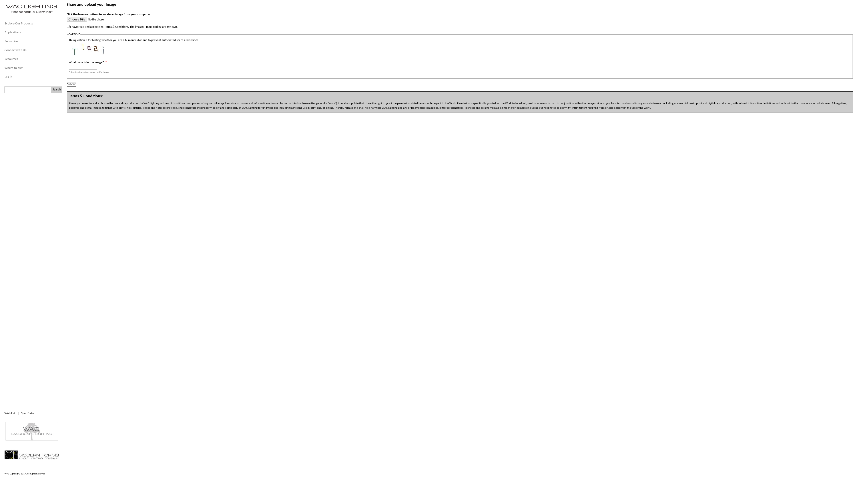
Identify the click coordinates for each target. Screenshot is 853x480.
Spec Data (27, 413)
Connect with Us (15, 50)
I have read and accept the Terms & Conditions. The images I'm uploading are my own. (124, 27)
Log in (8, 77)
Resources (11, 59)
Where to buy (13, 68)
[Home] (31, 13)
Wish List (9, 413)
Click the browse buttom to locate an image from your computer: (109, 14)
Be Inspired (11, 41)
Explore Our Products (18, 23)
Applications (12, 32)
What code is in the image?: (88, 62)
